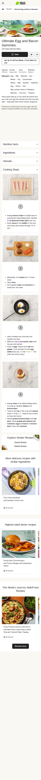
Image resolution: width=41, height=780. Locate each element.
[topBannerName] (20, 16)
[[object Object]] (31, 54)
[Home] (3, 9)
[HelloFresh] (20, 3)
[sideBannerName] (20, 125)
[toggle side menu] (3, 3)
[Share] (37, 54)
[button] (20, 152)
